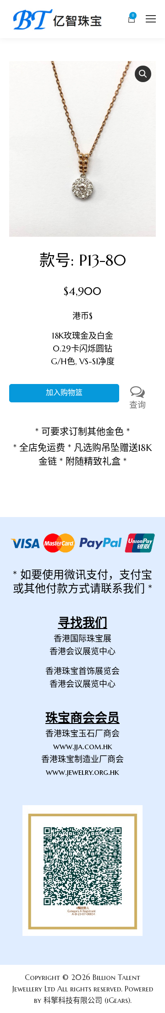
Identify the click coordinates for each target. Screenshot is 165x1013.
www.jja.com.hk (82, 746)
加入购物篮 (64, 393)
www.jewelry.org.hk (82, 772)
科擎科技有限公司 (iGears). (88, 1000)
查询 (137, 405)
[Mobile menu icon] (151, 19)
